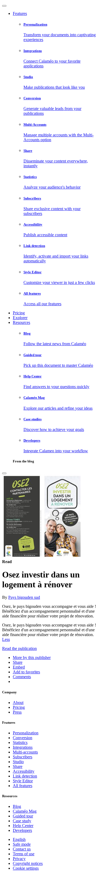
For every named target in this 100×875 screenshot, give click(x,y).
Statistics (20, 742)
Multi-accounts (25, 752)
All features (22, 785)
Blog (17, 806)
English (19, 839)
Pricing (19, 313)
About (18, 702)
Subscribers (22, 757)
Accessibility (23, 771)
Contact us (22, 849)
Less (6, 639)
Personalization (25, 733)
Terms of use (23, 854)
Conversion (22, 737)
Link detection (25, 776)
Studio (18, 761)
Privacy (19, 858)
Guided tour (23, 816)
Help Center (23, 825)
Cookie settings (26, 868)
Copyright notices (28, 863)
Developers (22, 830)
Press (17, 712)
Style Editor (23, 781)
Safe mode (22, 844)
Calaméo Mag (25, 811)
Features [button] (20, 13)
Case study (22, 821)
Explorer (20, 317)
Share (17, 766)
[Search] (4, 473)
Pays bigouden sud (24, 597)
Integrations (23, 747)
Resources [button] (21, 322)
